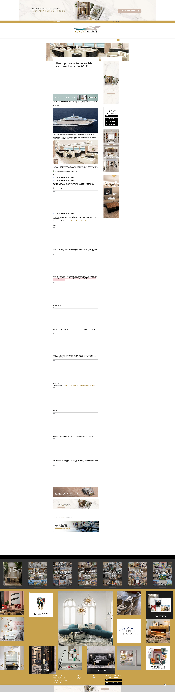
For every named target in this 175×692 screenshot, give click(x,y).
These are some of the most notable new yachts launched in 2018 (78, 385)
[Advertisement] (76, 83)
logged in (62, 517)
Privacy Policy (60, 21)
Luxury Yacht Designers (59, 677)
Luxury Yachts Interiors (59, 678)
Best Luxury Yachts (59, 60)
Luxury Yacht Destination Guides (62, 680)
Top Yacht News (57, 682)
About (54, 21)
